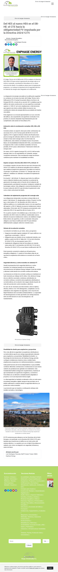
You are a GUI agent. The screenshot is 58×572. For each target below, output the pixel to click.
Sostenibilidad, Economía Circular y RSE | (33, 525)
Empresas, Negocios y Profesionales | (32, 501)
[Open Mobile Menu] (52, 4)
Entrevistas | (13, 479)
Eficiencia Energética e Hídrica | (30, 499)
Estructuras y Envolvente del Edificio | (32, 507)
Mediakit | (7, 485)
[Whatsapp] (14, 44)
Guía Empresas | (9, 483)
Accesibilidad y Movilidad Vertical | (31, 477)
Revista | (13, 481)
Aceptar (50, 568)
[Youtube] (13, 490)
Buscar (29, 545)
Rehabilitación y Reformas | (29, 523)
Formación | (24, 509)
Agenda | (6, 479)
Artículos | (13, 477)
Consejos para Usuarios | (28, 489)
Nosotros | (13, 485)
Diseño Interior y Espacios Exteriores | (32, 495)
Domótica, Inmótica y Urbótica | (30, 497)
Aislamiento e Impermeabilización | (31, 479)
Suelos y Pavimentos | (27, 527)
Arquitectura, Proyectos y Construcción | (33, 481)
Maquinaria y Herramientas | (29, 515)
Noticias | (7, 477)
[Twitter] (8, 44)
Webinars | (7, 481)
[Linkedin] (11, 44)
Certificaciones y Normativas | (30, 483)
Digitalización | (25, 493)
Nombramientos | (26, 521)
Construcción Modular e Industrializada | (33, 491)
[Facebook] (6, 44)
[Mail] (16, 44)
